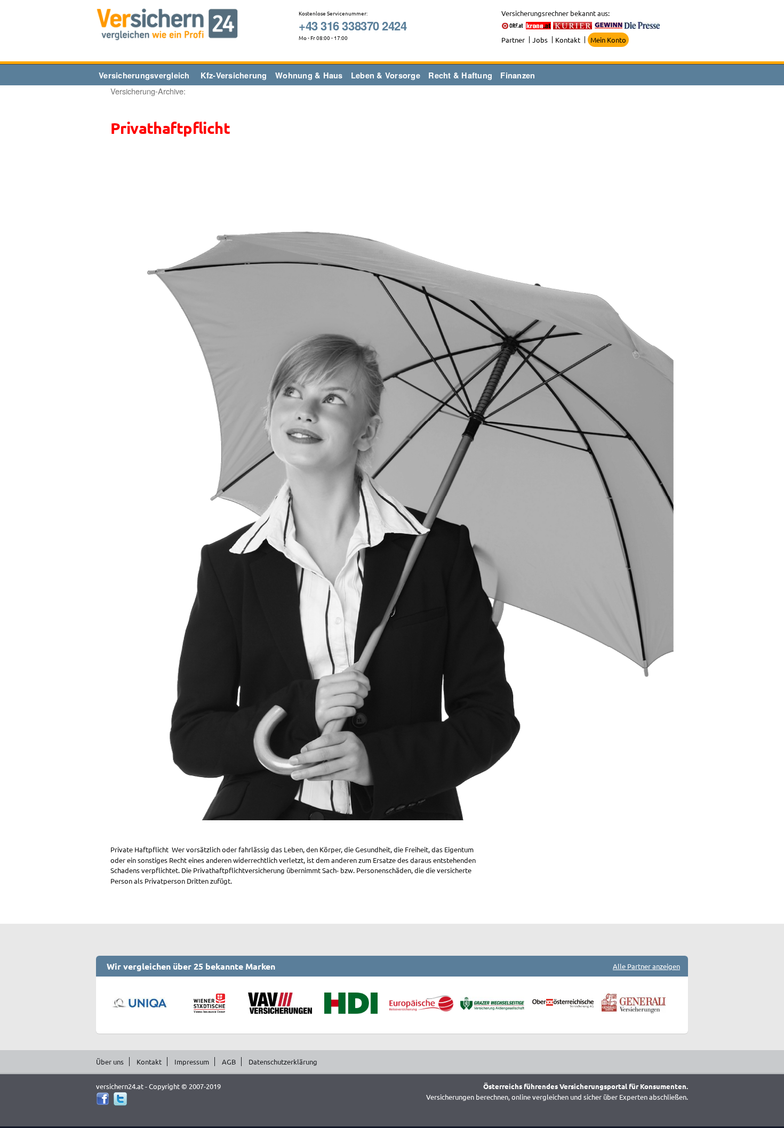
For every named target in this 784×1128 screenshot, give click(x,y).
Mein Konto (608, 39)
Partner (513, 39)
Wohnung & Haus (309, 75)
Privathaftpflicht (170, 128)
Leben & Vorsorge (385, 75)
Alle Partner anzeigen (646, 966)
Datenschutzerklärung (283, 1061)
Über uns (110, 1061)
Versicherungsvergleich (144, 75)
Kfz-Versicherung (234, 75)
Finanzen (517, 75)
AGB (229, 1061)
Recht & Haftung (460, 75)
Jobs (540, 39)
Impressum (191, 1061)
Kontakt (567, 39)
